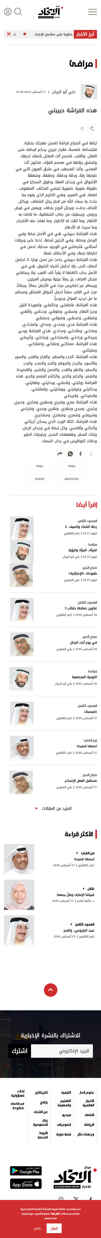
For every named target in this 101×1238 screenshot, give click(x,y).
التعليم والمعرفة (64, 1103)
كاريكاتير (41, 1092)
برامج (44, 1102)
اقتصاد (89, 1115)
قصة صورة (63, 1134)
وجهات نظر (85, 1134)
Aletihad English (17, 1106)
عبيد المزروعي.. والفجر (79, 930)
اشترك (19, 1051)
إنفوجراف (64, 1125)
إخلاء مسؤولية (17, 1093)
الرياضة (89, 1125)
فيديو (66, 1115)
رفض (37, 1228)
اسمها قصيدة (84, 859)
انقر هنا (55, 1213)
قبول (54, 1228)
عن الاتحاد (40, 1112)
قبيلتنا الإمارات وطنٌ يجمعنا (75, 894)
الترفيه (66, 1092)
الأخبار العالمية (88, 1103)
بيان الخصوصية (40, 1122)
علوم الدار (86, 1092)
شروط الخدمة (42, 1135)
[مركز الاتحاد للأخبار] (50, 11)
